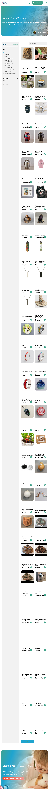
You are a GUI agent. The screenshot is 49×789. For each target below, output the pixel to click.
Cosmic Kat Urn (38, 400)
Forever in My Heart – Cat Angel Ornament (40, 620)
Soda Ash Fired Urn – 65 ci (40, 483)
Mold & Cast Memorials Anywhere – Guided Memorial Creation (40, 68)
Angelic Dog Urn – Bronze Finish (27, 565)
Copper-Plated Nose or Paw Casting (27, 620)
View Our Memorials (41, 32)
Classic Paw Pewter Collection (26, 179)
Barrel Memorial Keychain (40, 510)
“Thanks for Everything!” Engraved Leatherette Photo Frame (27, 206)
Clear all (15, 44)
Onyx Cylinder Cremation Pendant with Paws (40, 289)
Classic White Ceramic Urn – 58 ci (27, 510)
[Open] (46, 3)
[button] (10, 49)
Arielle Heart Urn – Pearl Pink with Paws (27, 675)
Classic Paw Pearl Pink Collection (40, 179)
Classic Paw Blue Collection (25, 124)
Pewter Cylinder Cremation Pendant (26, 289)
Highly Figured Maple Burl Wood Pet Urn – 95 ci (27, 537)
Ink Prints (24, 730)
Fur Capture (24, 758)
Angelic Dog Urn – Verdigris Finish (39, 537)
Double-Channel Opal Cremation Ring (40, 344)
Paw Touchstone (38, 427)
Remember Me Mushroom (27, 455)
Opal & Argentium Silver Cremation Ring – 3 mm (27, 372)
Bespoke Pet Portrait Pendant (26, 97)
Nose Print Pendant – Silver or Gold (39, 702)
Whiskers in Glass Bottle (40, 785)
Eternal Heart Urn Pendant (39, 124)
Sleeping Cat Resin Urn (26, 483)
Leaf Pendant (24, 427)
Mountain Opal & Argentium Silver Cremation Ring (39, 316)
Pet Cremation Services (26, 785)
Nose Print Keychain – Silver (26, 702)
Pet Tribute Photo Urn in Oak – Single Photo (40, 455)
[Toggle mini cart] (29, 3)
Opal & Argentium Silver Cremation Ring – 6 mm (40, 372)
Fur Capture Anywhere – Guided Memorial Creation (27, 69)
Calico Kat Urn (25, 235)
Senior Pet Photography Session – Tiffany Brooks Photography (40, 206)
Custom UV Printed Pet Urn (40, 592)
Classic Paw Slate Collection (38, 152)
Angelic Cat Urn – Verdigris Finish (25, 592)
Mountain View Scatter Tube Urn (40, 675)
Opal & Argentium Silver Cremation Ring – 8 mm (27, 400)
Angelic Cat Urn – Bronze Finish (40, 565)
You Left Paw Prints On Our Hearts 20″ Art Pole (40, 262)
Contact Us (38, 2)
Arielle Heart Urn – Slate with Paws (40, 647)
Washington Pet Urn (26, 648)
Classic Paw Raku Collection (25, 152)
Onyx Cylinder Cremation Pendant (27, 317)
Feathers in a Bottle (39, 730)
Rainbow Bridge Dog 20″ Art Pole (27, 262)
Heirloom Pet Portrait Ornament (40, 97)
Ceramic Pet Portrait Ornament (26, 344)
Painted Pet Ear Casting (40, 235)
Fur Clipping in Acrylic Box (40, 758)
